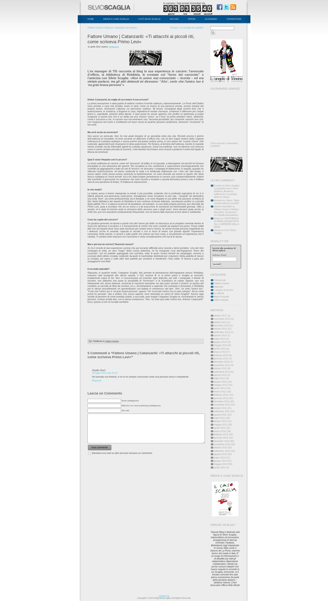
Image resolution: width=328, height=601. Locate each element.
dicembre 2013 (221, 325)
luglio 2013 (220, 339)
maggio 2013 (221, 345)
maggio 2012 (221, 385)
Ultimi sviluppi (221, 300)
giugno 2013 (220, 342)
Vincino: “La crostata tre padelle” (187, 27)
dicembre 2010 (221, 441)
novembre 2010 (222, 444)
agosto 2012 (220, 375)
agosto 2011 (220, 414)
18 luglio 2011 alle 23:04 (104, 373)
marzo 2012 (220, 391)
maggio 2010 (221, 464)
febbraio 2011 (221, 434)
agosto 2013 (220, 335)
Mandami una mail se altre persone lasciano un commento (122, 453)
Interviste (218, 287)
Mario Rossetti (221, 296)
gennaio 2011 (221, 437)
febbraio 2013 (221, 355)
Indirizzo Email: (219, 255)
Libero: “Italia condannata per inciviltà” (226, 202)
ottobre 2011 (220, 408)
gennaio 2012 (221, 398)
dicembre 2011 (221, 401)
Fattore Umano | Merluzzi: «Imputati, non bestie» (112, 27)
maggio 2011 (220, 424)
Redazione (114, 47)
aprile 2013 (220, 348)
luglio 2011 (219, 418)
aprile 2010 (220, 467)
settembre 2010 (222, 451)
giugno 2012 (220, 381)
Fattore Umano (112, 341)
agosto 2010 (220, 454)
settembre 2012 (222, 372)
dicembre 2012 (221, 361)
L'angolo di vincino (223, 290)
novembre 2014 (222, 319)
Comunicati (220, 280)
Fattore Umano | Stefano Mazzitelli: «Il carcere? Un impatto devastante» (226, 212)
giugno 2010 (220, 461)
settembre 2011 (222, 411)
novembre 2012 (222, 365)
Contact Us (164, 596)
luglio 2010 (220, 457)
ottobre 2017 (220, 315)
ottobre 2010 (220, 447)
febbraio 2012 (221, 395)
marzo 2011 (220, 431)
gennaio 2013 (221, 358)
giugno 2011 (220, 421)
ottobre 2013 (220, 328)
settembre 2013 (222, 332)
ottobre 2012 (220, 368)
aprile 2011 (220, 428)
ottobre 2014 (220, 322)
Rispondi (96, 380)
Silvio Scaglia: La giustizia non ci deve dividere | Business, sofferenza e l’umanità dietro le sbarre (227, 191)
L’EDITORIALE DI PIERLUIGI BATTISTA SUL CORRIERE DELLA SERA (226, 222)
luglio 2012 (220, 378)
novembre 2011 (222, 404)
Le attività (219, 293)
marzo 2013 (220, 352)
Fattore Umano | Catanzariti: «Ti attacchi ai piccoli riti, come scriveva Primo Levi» (141, 39)
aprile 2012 (220, 388)
